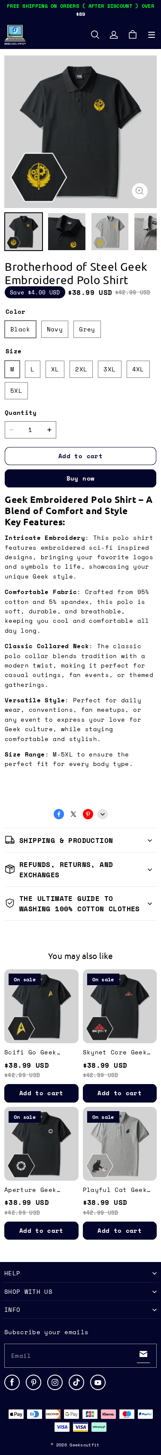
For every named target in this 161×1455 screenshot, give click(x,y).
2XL (81, 369)
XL (55, 369)
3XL (109, 369)
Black (20, 329)
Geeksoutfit (84, 1445)
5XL (16, 390)
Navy (55, 329)
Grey (87, 329)
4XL (138, 369)
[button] (151, 34)
